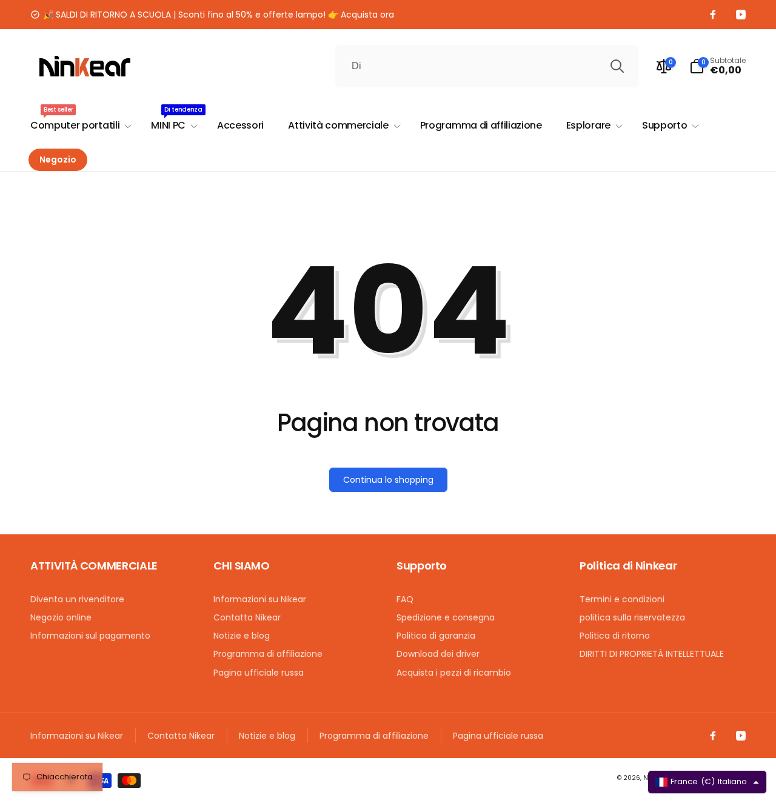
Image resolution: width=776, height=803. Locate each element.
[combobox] (486, 66)
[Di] (617, 66)
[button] (717, 66)
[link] (212, 14)
